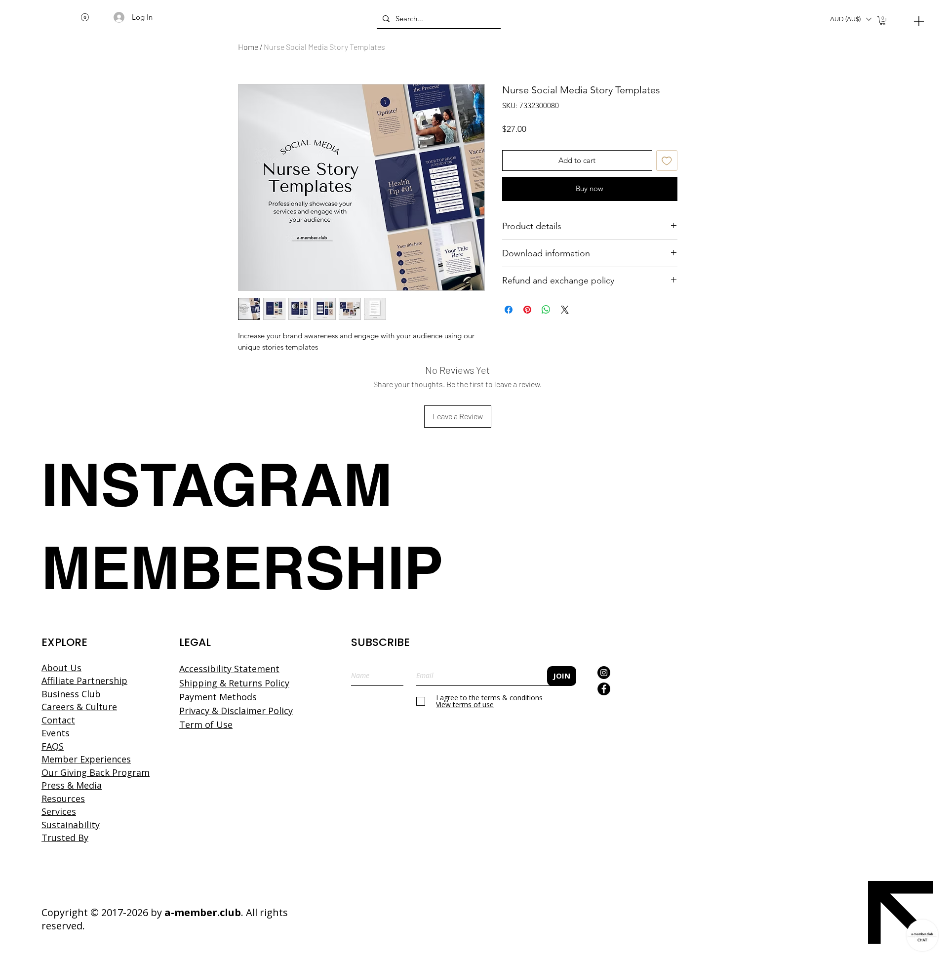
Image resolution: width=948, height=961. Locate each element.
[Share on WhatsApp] (546, 310)
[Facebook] (603, 688)
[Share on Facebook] (508, 310)
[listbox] (850, 19)
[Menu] (919, 21)
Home (248, 46)
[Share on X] (565, 310)
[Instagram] (603, 672)
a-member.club (202, 912)
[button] (850, 19)
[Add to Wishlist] (666, 160)
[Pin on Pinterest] (527, 310)
